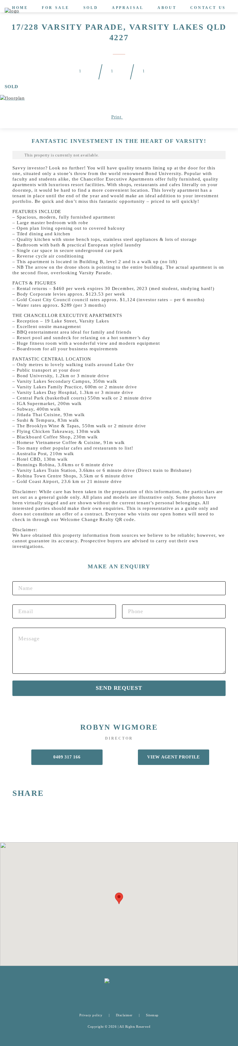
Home (20, 8)
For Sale (55, 8)
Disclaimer (124, 1015)
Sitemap (152, 1015)
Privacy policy (90, 1015)
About (166, 8)
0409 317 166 (66, 757)
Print (117, 116)
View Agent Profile (173, 757)
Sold (90, 8)
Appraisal (127, 8)
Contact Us (208, 8)
